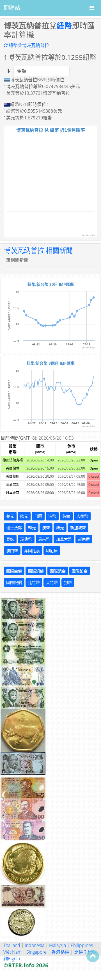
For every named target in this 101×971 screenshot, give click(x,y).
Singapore (36, 952)
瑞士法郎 (14, 527)
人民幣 (82, 516)
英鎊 (66, 516)
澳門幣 (12, 550)
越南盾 (84, 539)
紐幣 (64, 25)
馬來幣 (44, 539)
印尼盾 (52, 550)
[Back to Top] (93, 956)
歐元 (24, 516)
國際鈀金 (58, 571)
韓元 (32, 527)
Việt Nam (12, 952)
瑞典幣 (26, 539)
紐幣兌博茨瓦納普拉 (28, 45)
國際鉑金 (80, 571)
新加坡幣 (78, 527)
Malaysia (57, 945)
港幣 (52, 516)
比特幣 (34, 582)
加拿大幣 (64, 539)
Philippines (82, 945)
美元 (10, 516)
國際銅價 (36, 571)
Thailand (11, 945)
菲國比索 (32, 550)
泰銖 (10, 539)
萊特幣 (52, 582)
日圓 (38, 516)
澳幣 (46, 527)
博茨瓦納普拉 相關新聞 (38, 250)
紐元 (60, 527)
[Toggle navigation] (92, 8)
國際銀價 (14, 582)
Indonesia (34, 945)
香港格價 (60, 952)
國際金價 (14, 571)
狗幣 (68, 582)
